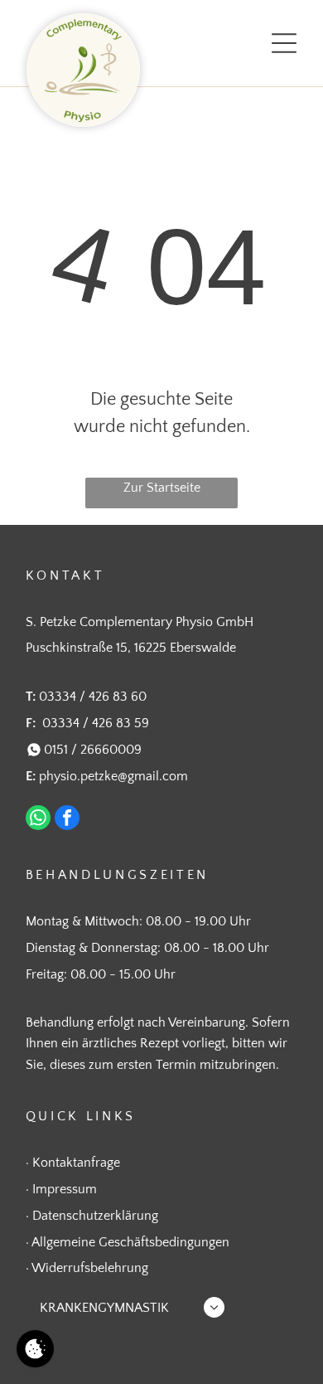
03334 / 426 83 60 (93, 696)
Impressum (64, 1189)
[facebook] (67, 819)
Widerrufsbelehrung (89, 1267)
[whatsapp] (38, 819)
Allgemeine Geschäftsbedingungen (130, 1242)
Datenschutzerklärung (95, 1215)
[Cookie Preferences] (35, 1348)
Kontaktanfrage (76, 1162)
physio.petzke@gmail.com (113, 776)
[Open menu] (284, 43)
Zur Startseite (161, 487)
